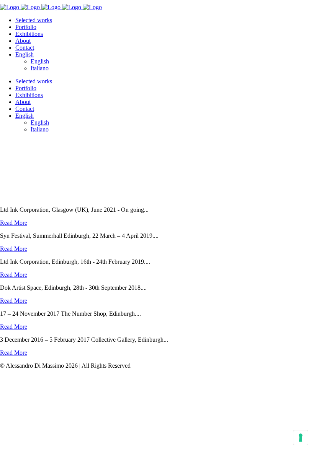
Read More (13, 222)
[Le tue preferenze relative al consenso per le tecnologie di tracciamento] (300, 437)
